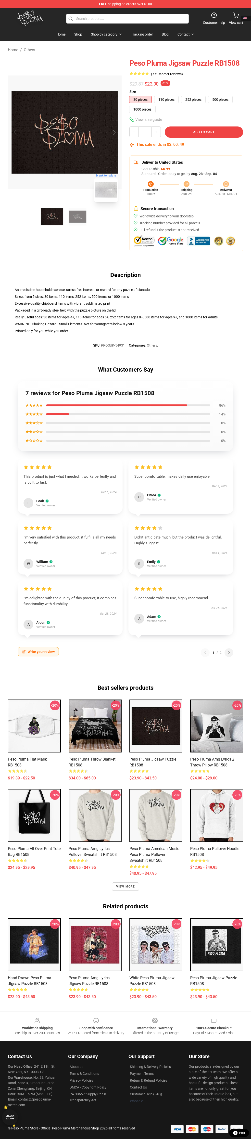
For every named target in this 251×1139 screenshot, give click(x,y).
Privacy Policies (81, 1080)
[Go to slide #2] (77, 216)
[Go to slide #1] (52, 216)
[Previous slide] (15, 132)
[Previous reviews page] (205, 652)
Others (29, 50)
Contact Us (138, 1087)
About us (76, 1067)
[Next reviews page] (229, 652)
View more (125, 886)
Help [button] (242, 1133)
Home (13, 50)
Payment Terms (142, 1074)
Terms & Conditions (84, 1074)
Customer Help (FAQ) (146, 1094)
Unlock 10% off (10, 1117)
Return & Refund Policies (148, 1080)
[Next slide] (114, 132)
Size (132, 92)
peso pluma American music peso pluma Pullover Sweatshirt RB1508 (154, 854)
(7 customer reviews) (167, 74)
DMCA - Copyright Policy (88, 1087)
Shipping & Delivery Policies (150, 1067)
